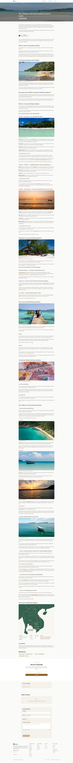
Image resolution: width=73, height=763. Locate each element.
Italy (45, 745)
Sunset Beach (50, 211)
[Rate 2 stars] (24, 685)
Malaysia (30, 750)
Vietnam (30, 745)
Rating (25, 719)
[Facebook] (15, 752)
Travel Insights (55, 749)
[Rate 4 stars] (27, 685)
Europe (55, 1)
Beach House (39, 183)
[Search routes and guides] (59, 1)
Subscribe (36, 674)
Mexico (38, 745)
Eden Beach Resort (44, 159)
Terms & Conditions (57, 759)
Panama (38, 749)
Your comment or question (27, 722)
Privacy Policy (52, 759)
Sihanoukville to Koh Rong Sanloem (45, 637)
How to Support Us (55, 750)
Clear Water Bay (21, 509)
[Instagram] (14, 752)
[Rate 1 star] (23, 685)
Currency (46, 759)
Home (19, 11)
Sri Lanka (30, 753)
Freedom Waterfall (34, 594)
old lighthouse (25, 579)
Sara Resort (37, 159)
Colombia (38, 746)
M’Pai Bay (35, 166)
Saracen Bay (34, 139)
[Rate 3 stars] (26, 685)
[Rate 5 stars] (29, 685)
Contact (54, 746)
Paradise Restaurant (22, 272)
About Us (54, 745)
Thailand (30, 746)
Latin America (50, 1)
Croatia (46, 746)
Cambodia (22, 11)
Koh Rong (25, 570)
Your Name (24, 711)
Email (27, 715)
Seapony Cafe (45, 283)
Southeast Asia (44, 1)
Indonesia (30, 754)
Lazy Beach (20, 442)
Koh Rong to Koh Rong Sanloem (45, 638)
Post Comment (26, 735)
